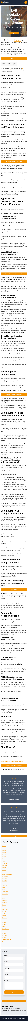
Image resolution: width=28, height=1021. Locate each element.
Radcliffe (4, 878)
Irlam (3, 889)
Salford (2, 761)
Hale (3, 898)
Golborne (4, 935)
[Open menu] (25, 2)
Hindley (4, 933)
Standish (4, 944)
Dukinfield (4, 880)
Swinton (4, 856)
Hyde (3, 887)
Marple (4, 915)
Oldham (4, 883)
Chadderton (5, 876)
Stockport (4, 872)
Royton (4, 896)
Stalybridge (5, 893)
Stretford (7, 761)
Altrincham (5, 891)
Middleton (4, 865)
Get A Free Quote (14, 836)
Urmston (4, 859)
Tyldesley (4, 917)
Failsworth (15, 761)
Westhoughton (5, 931)
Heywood (4, 902)
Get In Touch (14, 1001)
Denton (4, 867)
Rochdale (4, 920)
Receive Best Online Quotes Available (14, 273)
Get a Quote (13, 33)
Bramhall (4, 911)
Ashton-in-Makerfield (7, 939)
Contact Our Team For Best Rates (14, 161)
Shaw (3, 913)
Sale (3, 861)
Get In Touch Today (14, 58)
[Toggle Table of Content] (14, 64)
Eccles (11, 761)
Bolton (4, 922)
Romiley (4, 904)
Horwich (4, 937)
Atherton (4, 924)
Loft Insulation (17, 40)
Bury (3, 907)
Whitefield (4, 863)
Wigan (4, 941)
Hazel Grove (5, 909)
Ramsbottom (5, 928)
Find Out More (14, 589)
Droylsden (21, 761)
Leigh (3, 926)
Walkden (4, 885)
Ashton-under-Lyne (7, 874)
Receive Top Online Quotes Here (14, 394)
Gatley (4, 869)
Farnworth (4, 900)
